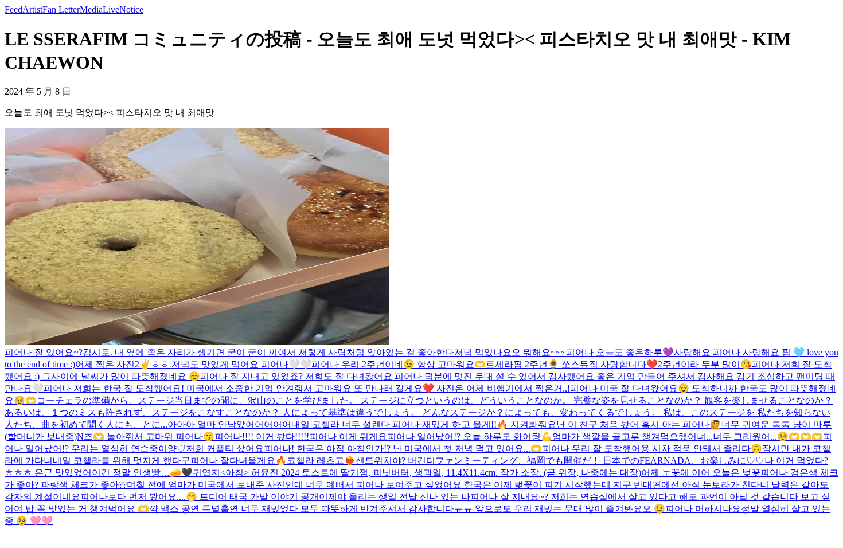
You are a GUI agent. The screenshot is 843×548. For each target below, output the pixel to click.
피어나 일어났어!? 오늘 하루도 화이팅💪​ (469, 436)
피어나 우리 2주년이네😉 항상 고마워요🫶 (398, 364)
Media (91, 9)
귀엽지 (206, 472)
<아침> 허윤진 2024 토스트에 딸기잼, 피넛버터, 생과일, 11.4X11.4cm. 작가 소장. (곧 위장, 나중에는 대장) (430, 472)
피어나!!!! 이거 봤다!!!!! (261, 436)
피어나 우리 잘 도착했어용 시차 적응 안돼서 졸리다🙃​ (652, 448)
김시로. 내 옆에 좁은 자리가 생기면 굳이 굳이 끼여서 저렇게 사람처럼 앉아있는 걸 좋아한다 (268, 352)
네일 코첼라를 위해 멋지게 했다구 (121, 460)
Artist (32, 9)
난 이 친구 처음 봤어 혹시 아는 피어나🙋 (638, 424)
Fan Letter (61, 9)
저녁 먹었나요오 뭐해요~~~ (510, 352)
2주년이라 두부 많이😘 (705, 364)
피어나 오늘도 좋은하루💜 (620, 352)
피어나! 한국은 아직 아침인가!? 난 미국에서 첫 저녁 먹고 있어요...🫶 (403, 448)
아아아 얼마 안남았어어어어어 (229, 424)
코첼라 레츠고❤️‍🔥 (321, 460)
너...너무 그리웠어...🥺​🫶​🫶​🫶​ (760, 436)
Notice (131, 9)
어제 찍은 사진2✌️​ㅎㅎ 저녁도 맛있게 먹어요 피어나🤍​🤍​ (193, 364)
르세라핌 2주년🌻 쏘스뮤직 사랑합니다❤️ (572, 364)
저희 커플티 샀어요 (225, 448)
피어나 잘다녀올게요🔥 (238, 460)
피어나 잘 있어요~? (44, 352)
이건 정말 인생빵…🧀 (136, 472)
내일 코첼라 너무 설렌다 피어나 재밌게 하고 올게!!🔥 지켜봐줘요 (423, 424)
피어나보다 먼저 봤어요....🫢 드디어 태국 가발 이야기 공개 (199, 497)
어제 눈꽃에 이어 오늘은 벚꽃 (700, 472)
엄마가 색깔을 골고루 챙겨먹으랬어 (624, 436)
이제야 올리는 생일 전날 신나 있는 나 (394, 497)
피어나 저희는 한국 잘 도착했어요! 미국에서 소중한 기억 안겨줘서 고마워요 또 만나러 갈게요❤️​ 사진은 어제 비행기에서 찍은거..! (307, 388)
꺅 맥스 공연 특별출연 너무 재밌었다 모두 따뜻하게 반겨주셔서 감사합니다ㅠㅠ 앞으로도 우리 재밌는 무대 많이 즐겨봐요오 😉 (407, 509)
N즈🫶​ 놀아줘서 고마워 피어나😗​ (145, 436)
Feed (13, 9)
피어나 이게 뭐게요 (348, 436)
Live (111, 9)
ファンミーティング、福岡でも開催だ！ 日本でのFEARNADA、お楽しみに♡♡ (599, 460)
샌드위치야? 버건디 (395, 460)
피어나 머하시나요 (703, 509)
